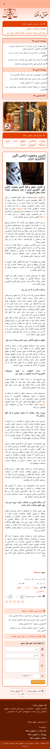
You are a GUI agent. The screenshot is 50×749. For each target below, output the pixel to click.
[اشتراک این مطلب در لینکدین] (10, 601)
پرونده (42, 141)
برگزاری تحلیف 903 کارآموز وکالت (33, 83)
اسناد (22, 145)
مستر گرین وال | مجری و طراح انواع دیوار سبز (26, 32)
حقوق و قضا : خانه (16, 692)
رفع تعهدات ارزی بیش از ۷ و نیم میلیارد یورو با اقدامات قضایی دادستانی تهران (27, 47)
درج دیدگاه (37, 682)
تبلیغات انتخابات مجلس (36, 28)
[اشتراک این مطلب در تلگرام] (22, 601)
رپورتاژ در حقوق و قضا (37, 734)
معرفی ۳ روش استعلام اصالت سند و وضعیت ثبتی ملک (27, 629)
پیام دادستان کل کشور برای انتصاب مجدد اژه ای (27, 59)
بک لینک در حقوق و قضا (36, 730)
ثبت (15, 141)
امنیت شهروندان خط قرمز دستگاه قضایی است (28, 74)
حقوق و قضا (41, 16)
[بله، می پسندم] (22, 596)
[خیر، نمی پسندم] (10, 596)
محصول (42, 404)
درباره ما (42, 727)
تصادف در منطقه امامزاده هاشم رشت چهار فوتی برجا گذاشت (25, 88)
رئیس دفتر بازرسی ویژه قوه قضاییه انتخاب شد (28, 79)
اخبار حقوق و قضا (35, 691)
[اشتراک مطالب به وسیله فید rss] (6, 601)
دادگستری (41, 591)
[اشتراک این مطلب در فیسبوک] (18, 601)
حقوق (23, 141)
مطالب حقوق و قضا (38, 738)
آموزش (31, 145)
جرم (8, 141)
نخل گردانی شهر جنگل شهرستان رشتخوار (30, 64)
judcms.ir (37, 572)
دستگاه (41, 145)
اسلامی (32, 141)
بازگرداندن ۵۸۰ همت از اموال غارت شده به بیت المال (27, 54)
